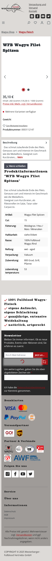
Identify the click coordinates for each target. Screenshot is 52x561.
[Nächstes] (47, 76)
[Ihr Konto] (42, 22)
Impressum (9, 518)
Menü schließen (17, 166)
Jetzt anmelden (41, 355)
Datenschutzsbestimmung (31, 387)
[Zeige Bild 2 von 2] (28, 90)
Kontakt (33, 11)
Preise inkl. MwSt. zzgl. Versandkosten (22, 103)
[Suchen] (28, 22)
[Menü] (3, 22)
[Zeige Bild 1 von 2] (23, 90)
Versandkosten (24, 534)
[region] (26, 76)
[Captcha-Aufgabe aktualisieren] (44, 362)
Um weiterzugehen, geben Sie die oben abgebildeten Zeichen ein (24, 371)
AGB (6, 514)
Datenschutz (10, 511)
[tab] (25, 150)
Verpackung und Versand (37, 6)
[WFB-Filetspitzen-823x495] (26, 76)
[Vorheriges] (5, 76)
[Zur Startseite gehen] (13, 8)
